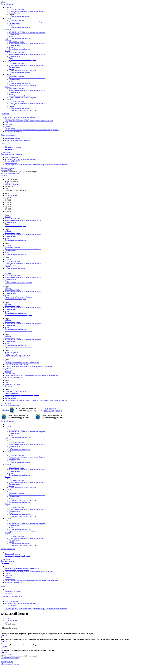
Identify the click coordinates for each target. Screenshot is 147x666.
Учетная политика (11, 163)
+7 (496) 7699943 (6, 170)
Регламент (8, 124)
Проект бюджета (14, 13)
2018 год (8, 7)
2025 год (8, 87)
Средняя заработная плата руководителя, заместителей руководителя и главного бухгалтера (36, 164)
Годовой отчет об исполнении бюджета (22, 60)
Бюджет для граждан (8, 135)
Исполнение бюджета (16, 9)
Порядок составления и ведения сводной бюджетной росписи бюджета (29, 121)
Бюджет (11, 25)
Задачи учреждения (11, 157)
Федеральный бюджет (12, 138)
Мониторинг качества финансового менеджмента (22, 117)
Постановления (10, 128)
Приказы (8, 122)
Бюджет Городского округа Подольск (17, 140)
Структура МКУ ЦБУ (12, 161)
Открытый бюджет (7, 4)
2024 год (8, 74)
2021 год (8, 40)
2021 (6, 622)
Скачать (4, 635)
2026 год (8, 99)
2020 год (8, 29)
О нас (3, 143)
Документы (5, 114)
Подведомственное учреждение (11, 154)
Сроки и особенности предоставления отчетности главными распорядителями (31, 130)
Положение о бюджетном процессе (17, 119)
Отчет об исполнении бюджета (19, 16)
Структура (8, 149)
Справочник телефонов (13, 147)
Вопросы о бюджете (7, 168)
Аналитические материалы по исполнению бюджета (27, 11)
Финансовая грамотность (13, 131)
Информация (5, 152)
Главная (7, 618)
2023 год (8, 61)
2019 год (8, 18)
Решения (8, 126)
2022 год (8, 51)
